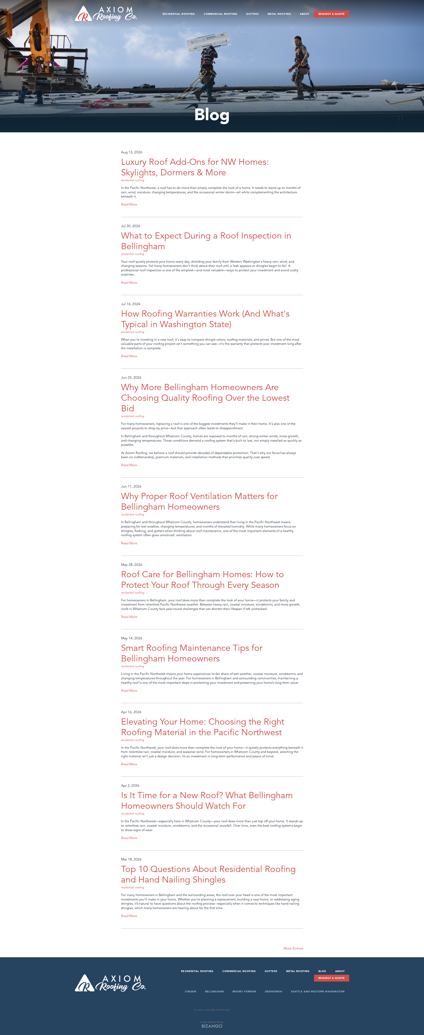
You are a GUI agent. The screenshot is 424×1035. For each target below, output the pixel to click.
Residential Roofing (179, 13)
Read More (129, 204)
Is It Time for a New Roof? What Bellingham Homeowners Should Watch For (207, 800)
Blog (322, 971)
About (305, 13)
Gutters (252, 13)
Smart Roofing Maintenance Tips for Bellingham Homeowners (191, 653)
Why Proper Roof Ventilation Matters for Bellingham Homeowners (199, 501)
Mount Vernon (244, 991)
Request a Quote (331, 13)
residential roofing (132, 180)
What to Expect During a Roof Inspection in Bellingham (206, 241)
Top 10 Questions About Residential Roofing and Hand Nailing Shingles (208, 874)
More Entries (293, 948)
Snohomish (273, 991)
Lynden (190, 991)
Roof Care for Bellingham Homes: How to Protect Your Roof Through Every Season (202, 580)
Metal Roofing (279, 13)
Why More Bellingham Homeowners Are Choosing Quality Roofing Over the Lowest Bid (205, 398)
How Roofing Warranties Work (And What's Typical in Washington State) (205, 319)
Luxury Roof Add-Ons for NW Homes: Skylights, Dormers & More (195, 167)
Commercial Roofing (220, 13)
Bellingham (214, 991)
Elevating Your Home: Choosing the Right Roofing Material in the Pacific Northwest (202, 727)
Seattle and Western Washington (318, 991)
